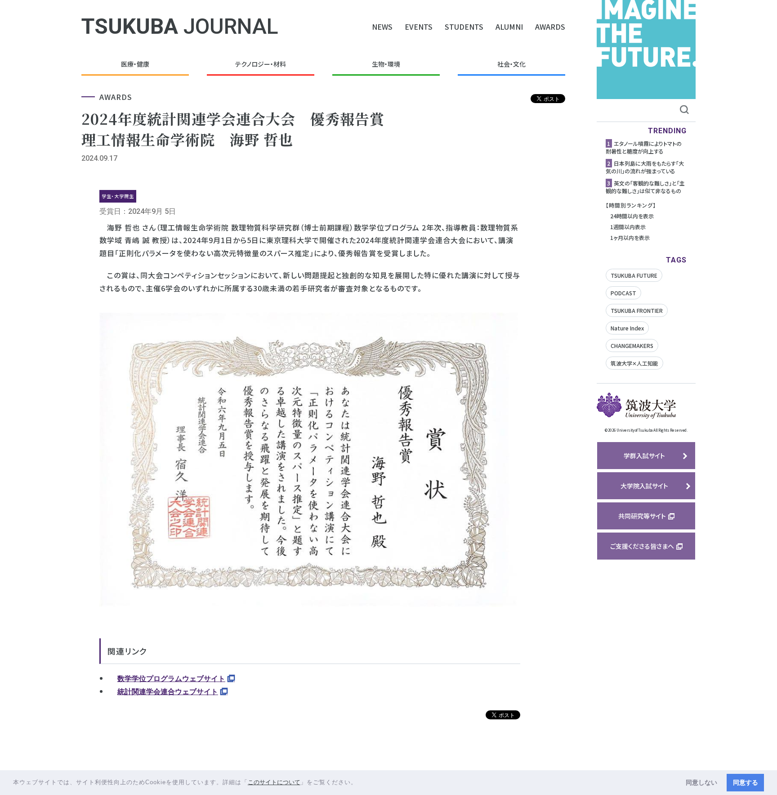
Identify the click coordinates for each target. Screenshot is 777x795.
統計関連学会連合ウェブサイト (167, 692)
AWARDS (550, 26)
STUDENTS (464, 26)
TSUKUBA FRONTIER (637, 310)
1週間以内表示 (628, 226)
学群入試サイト (644, 455)
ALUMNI (509, 26)
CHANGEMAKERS (632, 345)
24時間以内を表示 (632, 216)
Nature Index (627, 328)
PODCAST (623, 293)
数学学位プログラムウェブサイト (171, 678)
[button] (360, 783)
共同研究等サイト (642, 515)
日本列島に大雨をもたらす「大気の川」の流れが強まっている (645, 167)
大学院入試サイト (644, 485)
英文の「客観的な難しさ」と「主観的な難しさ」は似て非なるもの (645, 186)
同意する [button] (745, 782)
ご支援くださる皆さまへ (642, 546)
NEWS (382, 26)
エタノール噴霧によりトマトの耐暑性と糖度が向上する (644, 147)
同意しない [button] (701, 782)
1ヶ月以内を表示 (630, 237)
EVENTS (419, 26)
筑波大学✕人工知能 (634, 363)
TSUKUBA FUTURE (634, 275)
